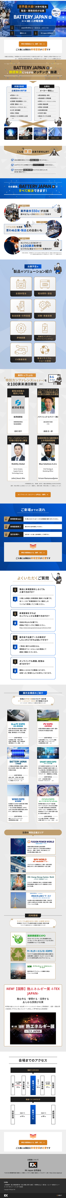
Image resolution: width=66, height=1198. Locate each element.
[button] (33, 43)
